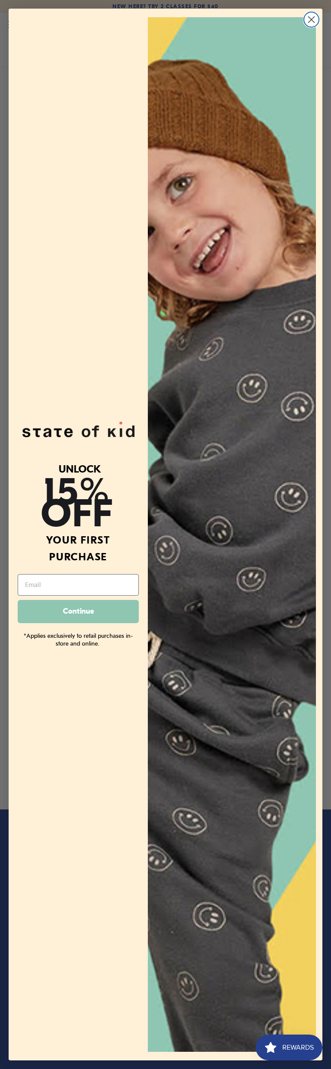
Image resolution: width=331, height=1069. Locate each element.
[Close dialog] (311, 19)
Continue (78, 611)
